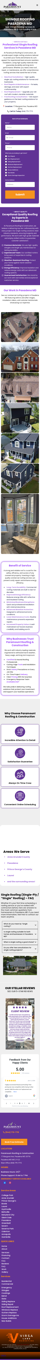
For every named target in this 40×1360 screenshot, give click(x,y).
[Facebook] (4, 1182)
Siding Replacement (14, 162)
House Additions (13, 170)
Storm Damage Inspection (16, 175)
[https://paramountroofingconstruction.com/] (12, 5)
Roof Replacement (14, 159)
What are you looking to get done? (16, 153)
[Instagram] (10, 1182)
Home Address (9, 180)
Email (7, 133)
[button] (37, 5)
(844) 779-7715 (27, 111)
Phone (7, 143)
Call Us (3, 1355)
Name (7, 123)
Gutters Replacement (15, 167)
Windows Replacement (15, 164)
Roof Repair (11, 156)
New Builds (11, 173)
